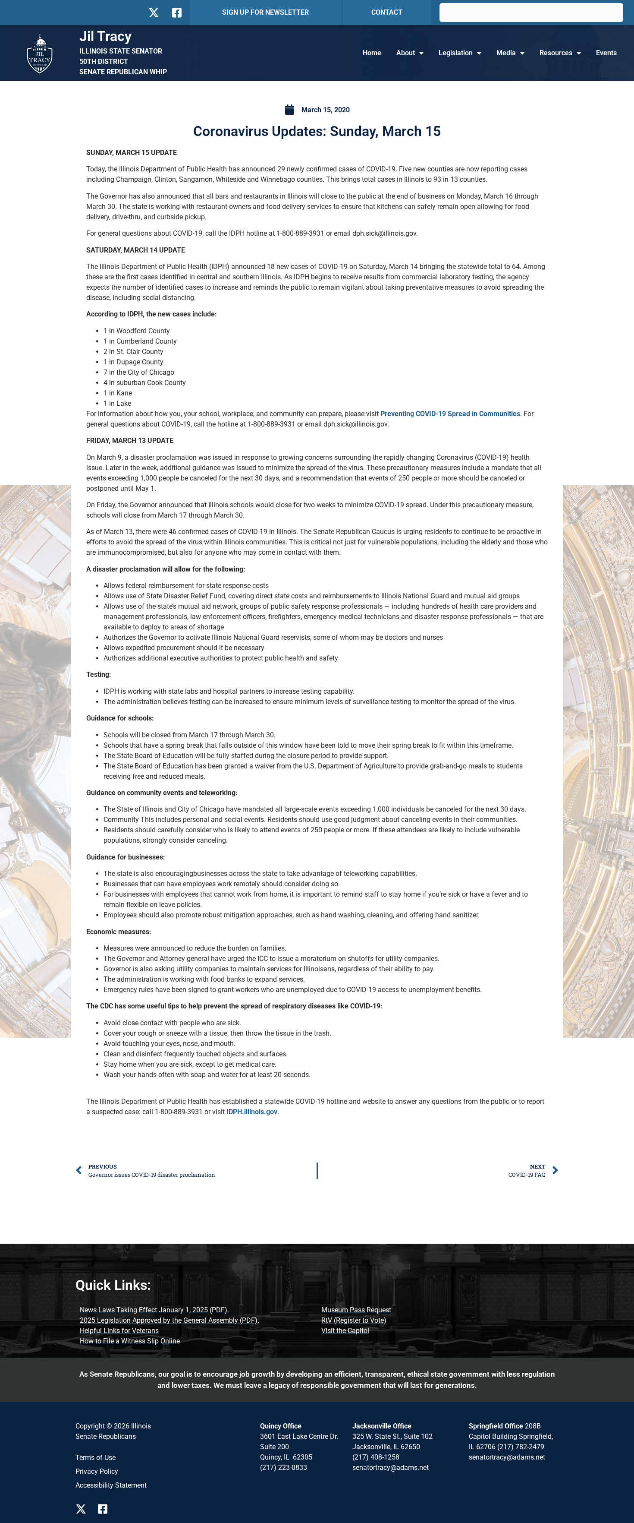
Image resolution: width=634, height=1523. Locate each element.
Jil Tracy (105, 36)
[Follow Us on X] (153, 12)
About (405, 53)
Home (372, 53)
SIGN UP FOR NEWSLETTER (265, 12)
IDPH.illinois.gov (251, 1112)
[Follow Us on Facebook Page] (105, 1509)
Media (506, 53)
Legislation (456, 53)
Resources (556, 53)
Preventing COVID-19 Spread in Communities (450, 414)
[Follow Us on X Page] (83, 1509)
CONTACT (386, 12)
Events (606, 53)
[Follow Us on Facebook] (176, 12)
